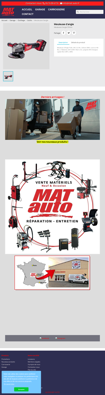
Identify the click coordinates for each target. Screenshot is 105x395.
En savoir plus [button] (9, 384)
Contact (27, 14)
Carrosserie (56, 9)
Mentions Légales (34, 362)
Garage (40, 9)
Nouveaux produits (8, 362)
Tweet (69, 33)
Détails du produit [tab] (78, 42)
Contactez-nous (34, 367)
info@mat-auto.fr (71, 3)
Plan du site (32, 370)
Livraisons (31, 359)
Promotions (6, 359)
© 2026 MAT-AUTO (53, 392)
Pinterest (74, 33)
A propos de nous (34, 364)
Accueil (27, 9)
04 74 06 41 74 (51, 3)
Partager (63, 33)
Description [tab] (63, 42)
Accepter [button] (21, 389)
